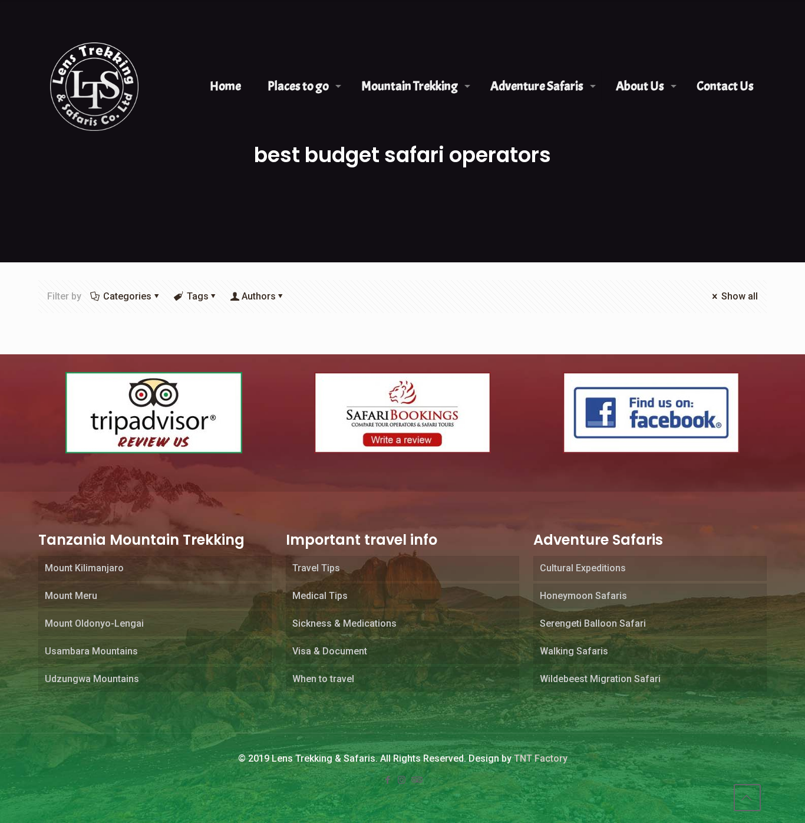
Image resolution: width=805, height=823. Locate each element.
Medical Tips (320, 595)
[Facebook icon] (388, 780)
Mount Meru (71, 595)
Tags (198, 296)
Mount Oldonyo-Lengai (94, 623)
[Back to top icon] (747, 797)
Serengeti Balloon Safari (593, 623)
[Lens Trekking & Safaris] (94, 86)
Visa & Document (329, 651)
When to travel (323, 678)
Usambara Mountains (91, 651)
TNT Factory (541, 758)
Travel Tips (316, 568)
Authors (259, 296)
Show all (739, 296)
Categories (127, 296)
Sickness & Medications (344, 623)
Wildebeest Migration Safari (600, 678)
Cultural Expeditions (583, 568)
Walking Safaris (574, 651)
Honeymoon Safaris (583, 595)
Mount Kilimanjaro (84, 568)
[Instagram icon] (402, 780)
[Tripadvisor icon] (416, 780)
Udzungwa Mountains (92, 678)
